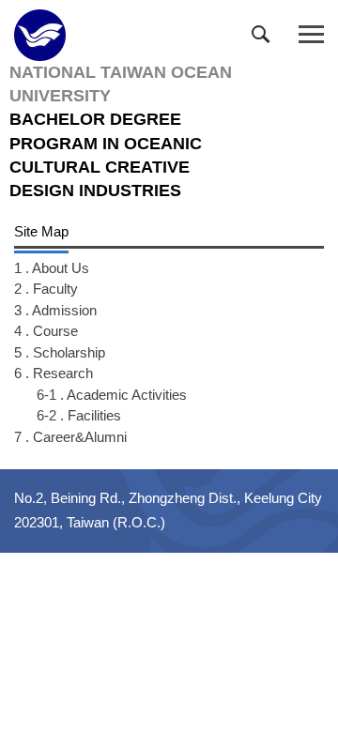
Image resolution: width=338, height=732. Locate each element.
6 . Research (53, 373)
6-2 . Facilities (79, 415)
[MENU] (311, 35)
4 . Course (46, 331)
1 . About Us (51, 268)
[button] (265, 38)
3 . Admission (55, 310)
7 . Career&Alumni (70, 437)
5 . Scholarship (59, 352)
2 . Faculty (46, 289)
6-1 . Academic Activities (112, 395)
